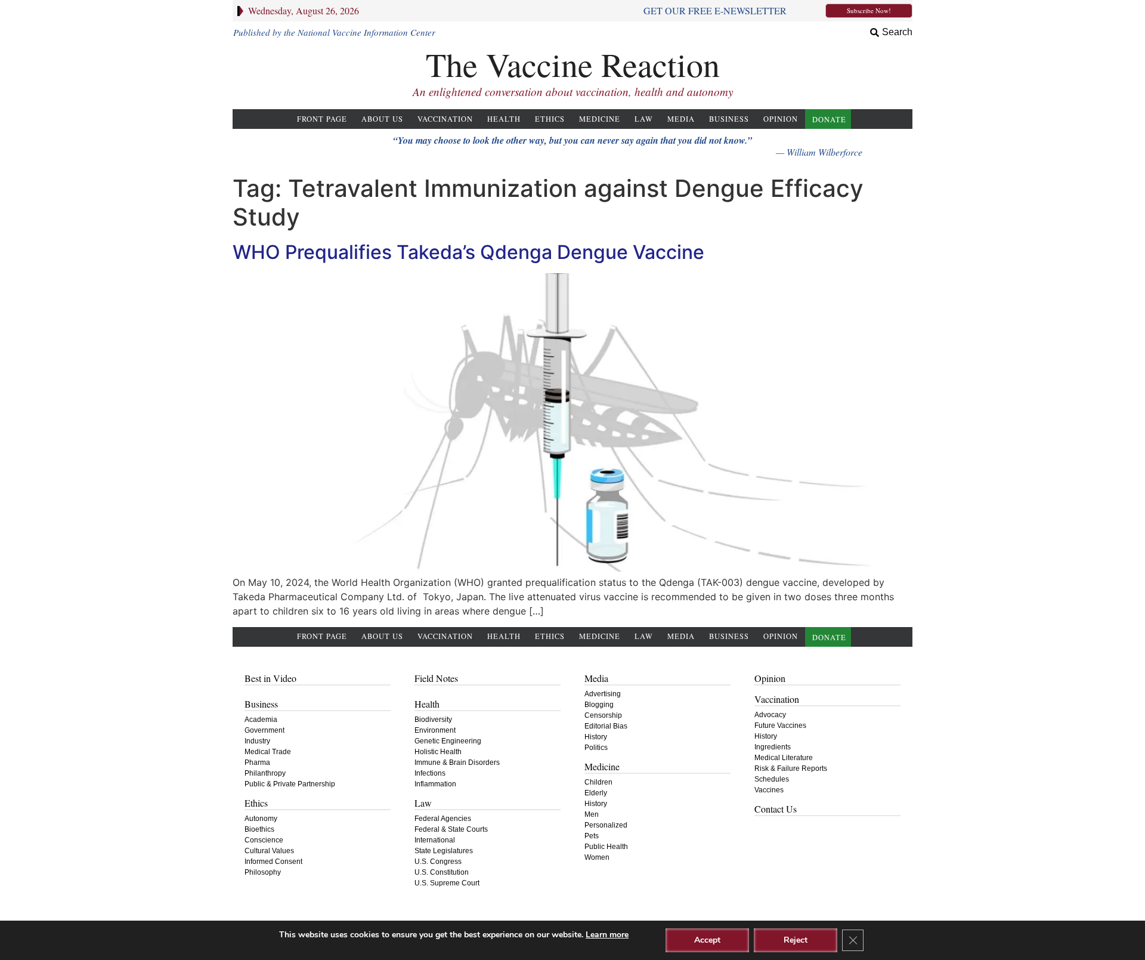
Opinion (780, 119)
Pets (591, 836)
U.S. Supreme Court (446, 883)
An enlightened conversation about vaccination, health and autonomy (573, 91)
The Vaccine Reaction (573, 64)
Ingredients (772, 747)
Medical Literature (783, 758)
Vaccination (445, 119)
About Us (382, 119)
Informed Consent (273, 861)
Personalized (605, 825)
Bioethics (259, 829)
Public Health (606, 846)
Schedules (771, 779)
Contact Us (775, 808)
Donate (829, 120)
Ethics (550, 119)
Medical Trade (268, 752)
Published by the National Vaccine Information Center (334, 32)
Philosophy (263, 872)
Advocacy (770, 715)
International (434, 840)
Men (591, 814)
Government (264, 730)
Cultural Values (269, 851)
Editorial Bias (605, 726)
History (595, 737)
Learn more (607, 934)
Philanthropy (265, 773)
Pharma (257, 762)
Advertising (602, 694)
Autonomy (261, 818)
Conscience (264, 840)
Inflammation (435, 784)
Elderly (595, 793)
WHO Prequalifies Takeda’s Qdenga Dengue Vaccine (468, 252)
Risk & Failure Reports (790, 768)
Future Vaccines (780, 725)
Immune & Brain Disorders (457, 762)
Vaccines (769, 790)
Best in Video (270, 678)
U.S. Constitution (441, 872)
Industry (257, 741)
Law (644, 119)
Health (504, 119)
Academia (261, 719)
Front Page (322, 119)
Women (596, 857)
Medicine (599, 119)
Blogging (599, 704)
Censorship (603, 715)
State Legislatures (443, 851)
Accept (707, 940)
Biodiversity (433, 719)
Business (729, 119)
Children (598, 782)
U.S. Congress (438, 861)
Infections (429, 773)
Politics (596, 747)
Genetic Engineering (447, 741)
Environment (435, 730)
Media (681, 119)
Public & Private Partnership (290, 784)
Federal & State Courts (451, 829)
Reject (795, 940)
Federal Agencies (442, 818)
